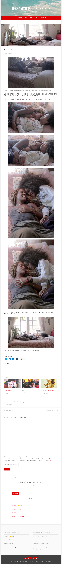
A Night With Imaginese (29, 389)
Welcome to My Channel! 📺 (18, 516)
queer (38, 402)
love (26, 402)
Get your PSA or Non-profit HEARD (19, 502)
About (36, 17)
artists (9, 402)
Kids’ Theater (28, 17)
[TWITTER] (28, 558)
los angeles (22, 402)
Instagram (11, 401)
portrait (34, 402)
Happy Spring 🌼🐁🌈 (17, 505)
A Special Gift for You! (16, 509)
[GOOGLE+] (31, 558)
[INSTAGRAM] (34, 558)
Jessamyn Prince (36, 540)
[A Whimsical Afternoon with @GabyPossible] (12, 383)
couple (15, 402)
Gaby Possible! (36, 532)
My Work (15, 401)
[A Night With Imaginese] (30, 383)
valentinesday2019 (8, 404)
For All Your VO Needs (17, 512)
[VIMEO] (36, 558)
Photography (20, 401)
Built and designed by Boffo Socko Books (40, 561)
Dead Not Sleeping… (10, 410)
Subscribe (15, 493)
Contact (43, 17)
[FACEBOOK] (25, 558)
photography (30, 402)
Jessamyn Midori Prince (31, 8)
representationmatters (44, 402)
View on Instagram (8, 354)
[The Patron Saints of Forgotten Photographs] (49, 383)
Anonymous (35, 547)
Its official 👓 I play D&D (51, 410)
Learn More (50, 460)
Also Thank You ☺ (36, 536)
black (12, 402)
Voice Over (19, 17)
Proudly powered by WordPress (19, 561)
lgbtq (18, 402)
